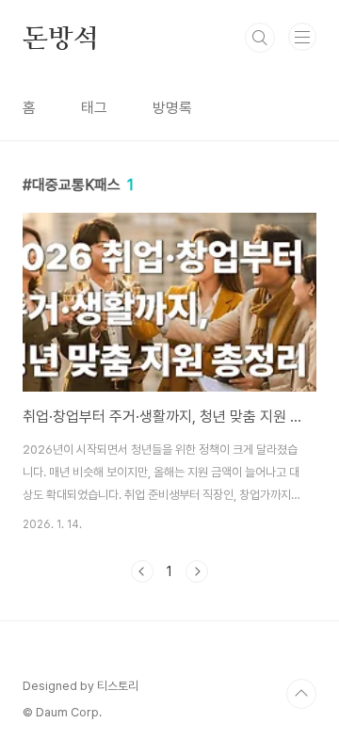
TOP (301, 694)
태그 (94, 108)
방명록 (172, 108)
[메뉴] (302, 37)
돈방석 (60, 38)
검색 (260, 38)
